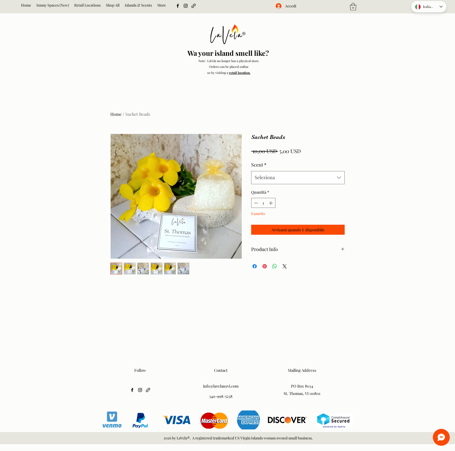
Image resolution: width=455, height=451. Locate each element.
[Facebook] (177, 5)
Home (116, 114)
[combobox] (298, 177)
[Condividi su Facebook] (254, 266)
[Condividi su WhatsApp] (274, 266)
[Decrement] (255, 203)
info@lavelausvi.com (221, 386)
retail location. (239, 73)
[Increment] (271, 203)
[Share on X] (284, 266)
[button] (353, 7)
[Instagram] (185, 5)
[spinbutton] (263, 203)
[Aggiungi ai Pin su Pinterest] (264, 266)
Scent (258, 165)
